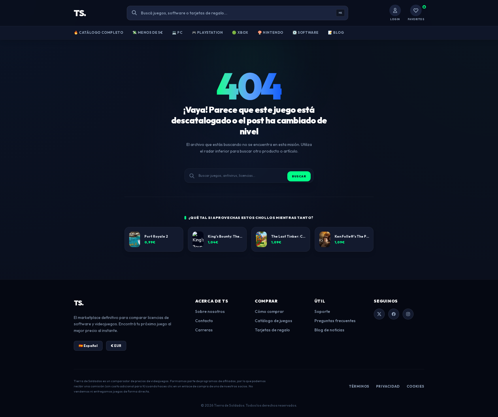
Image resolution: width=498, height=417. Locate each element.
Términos (359, 386)
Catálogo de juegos (273, 320)
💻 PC (177, 32)
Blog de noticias (329, 330)
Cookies (415, 386)
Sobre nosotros (210, 311)
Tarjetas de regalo (272, 330)
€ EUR (116, 345)
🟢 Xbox (240, 32)
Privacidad (388, 386)
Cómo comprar (269, 311)
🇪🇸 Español (88, 345)
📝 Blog (336, 32)
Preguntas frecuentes (335, 320)
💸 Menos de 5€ (147, 32)
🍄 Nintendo (270, 32)
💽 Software (306, 32)
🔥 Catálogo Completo (98, 32)
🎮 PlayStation (207, 32)
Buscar (299, 176)
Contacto (204, 320)
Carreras (204, 330)
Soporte (322, 311)
